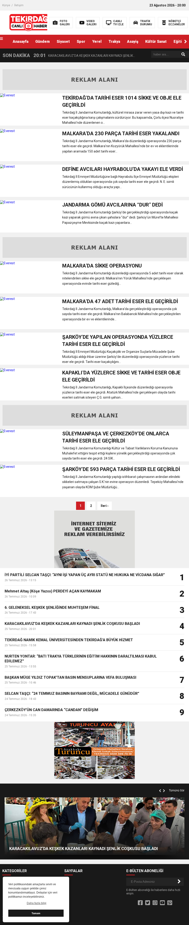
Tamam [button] (36, 913)
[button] (185, 42)
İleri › (104, 506)
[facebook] (140, 903)
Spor (81, 41)
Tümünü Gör (176, 790)
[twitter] (147, 903)
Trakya (114, 41)
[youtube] (162, 903)
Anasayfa (20, 41)
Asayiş (132, 41)
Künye (6, 5)
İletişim (19, 5)
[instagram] (155, 903)
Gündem (42, 41)
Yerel (97, 41)
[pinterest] (169, 903)
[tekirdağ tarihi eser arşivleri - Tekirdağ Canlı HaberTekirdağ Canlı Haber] (29, 22)
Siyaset (63, 41)
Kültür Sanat (156, 41)
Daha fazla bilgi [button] (36, 903)
